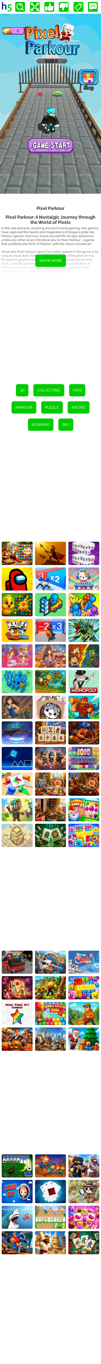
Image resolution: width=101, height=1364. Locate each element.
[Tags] (78, 7)
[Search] (20, 7)
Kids (77, 390)
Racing (79, 407)
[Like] (49, 7)
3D (22, 390)
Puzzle (52, 407)
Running (41, 424)
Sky (65, 424)
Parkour (23, 407)
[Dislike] (64, 7)
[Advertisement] (50, 326)
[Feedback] (93, 7)
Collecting (48, 390)
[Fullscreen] (35, 7)
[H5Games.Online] (7, 7)
